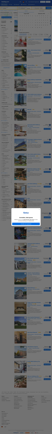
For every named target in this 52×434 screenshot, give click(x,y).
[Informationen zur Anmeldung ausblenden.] (39, 209)
